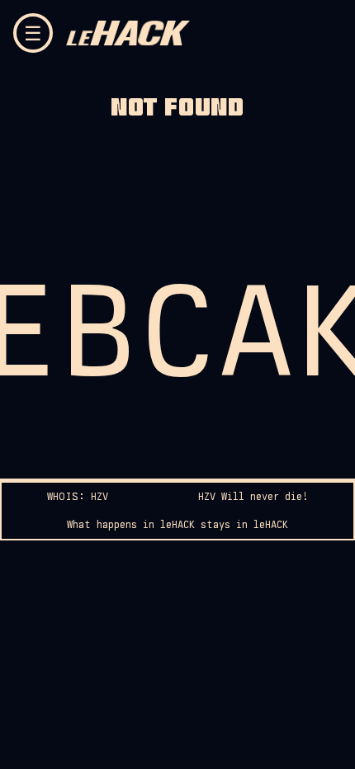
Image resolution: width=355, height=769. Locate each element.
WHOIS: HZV (77, 496)
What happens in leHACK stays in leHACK (177, 525)
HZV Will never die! (253, 496)
